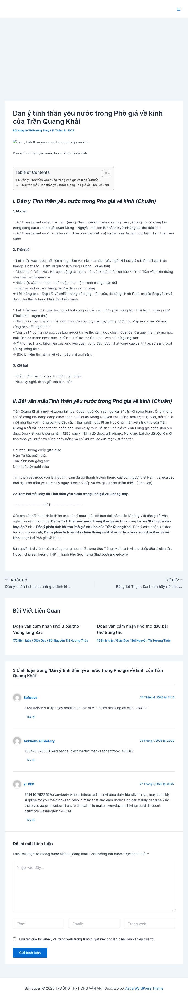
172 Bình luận (22, 640)
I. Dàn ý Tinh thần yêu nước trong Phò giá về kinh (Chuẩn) (59, 180)
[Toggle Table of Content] (104, 173)
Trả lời (31, 717)
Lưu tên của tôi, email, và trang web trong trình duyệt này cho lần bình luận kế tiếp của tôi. (87, 939)
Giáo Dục (40, 640)
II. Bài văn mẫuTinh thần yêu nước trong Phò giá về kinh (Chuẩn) (64, 185)
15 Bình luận (105, 640)
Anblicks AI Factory (39, 741)
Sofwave (30, 697)
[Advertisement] (94, 53)
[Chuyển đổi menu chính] (178, 9)
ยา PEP (29, 784)
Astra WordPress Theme (144, 988)
